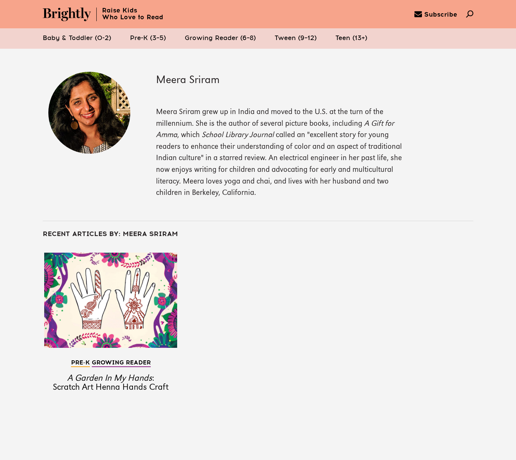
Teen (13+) (351, 38)
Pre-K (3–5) (148, 38)
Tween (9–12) (296, 38)
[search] (469, 14)
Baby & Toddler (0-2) (77, 38)
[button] (77, 38)
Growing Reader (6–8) (220, 38)
